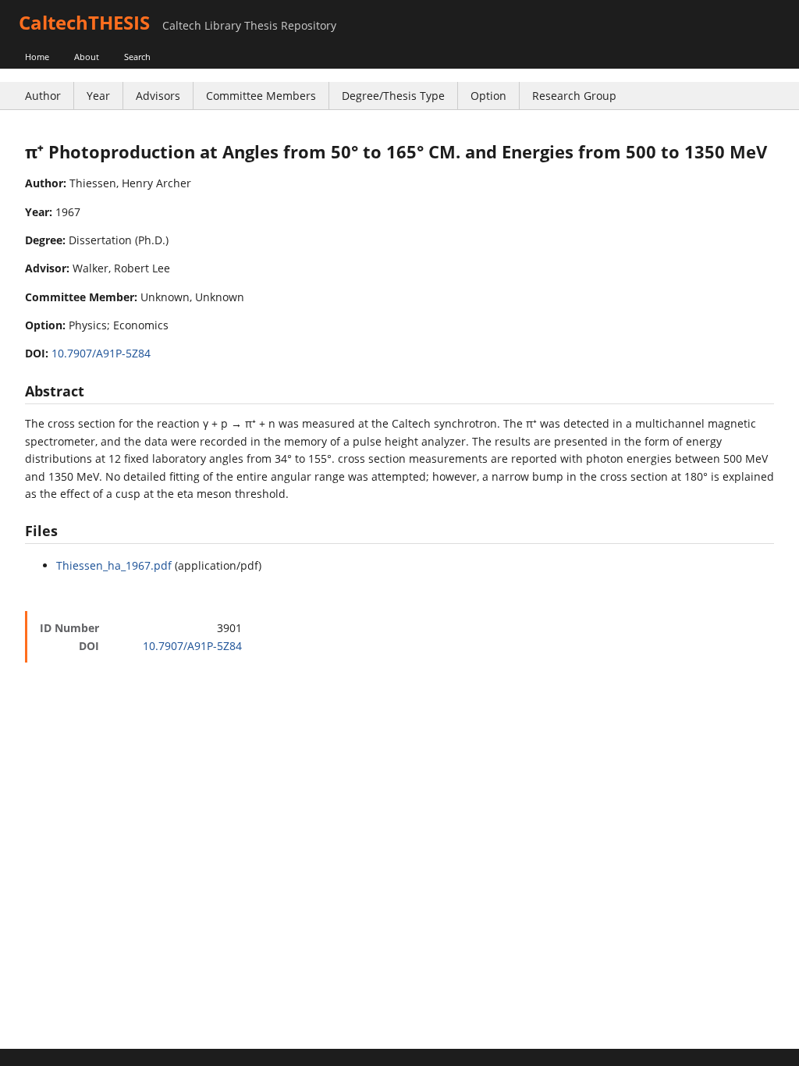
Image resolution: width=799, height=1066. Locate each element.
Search (137, 56)
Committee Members (261, 95)
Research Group (574, 95)
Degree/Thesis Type (393, 95)
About (86, 56)
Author (43, 95)
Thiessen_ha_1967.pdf (114, 565)
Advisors (158, 95)
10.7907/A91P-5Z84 (101, 353)
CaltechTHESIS (84, 22)
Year (98, 95)
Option (488, 95)
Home (37, 56)
